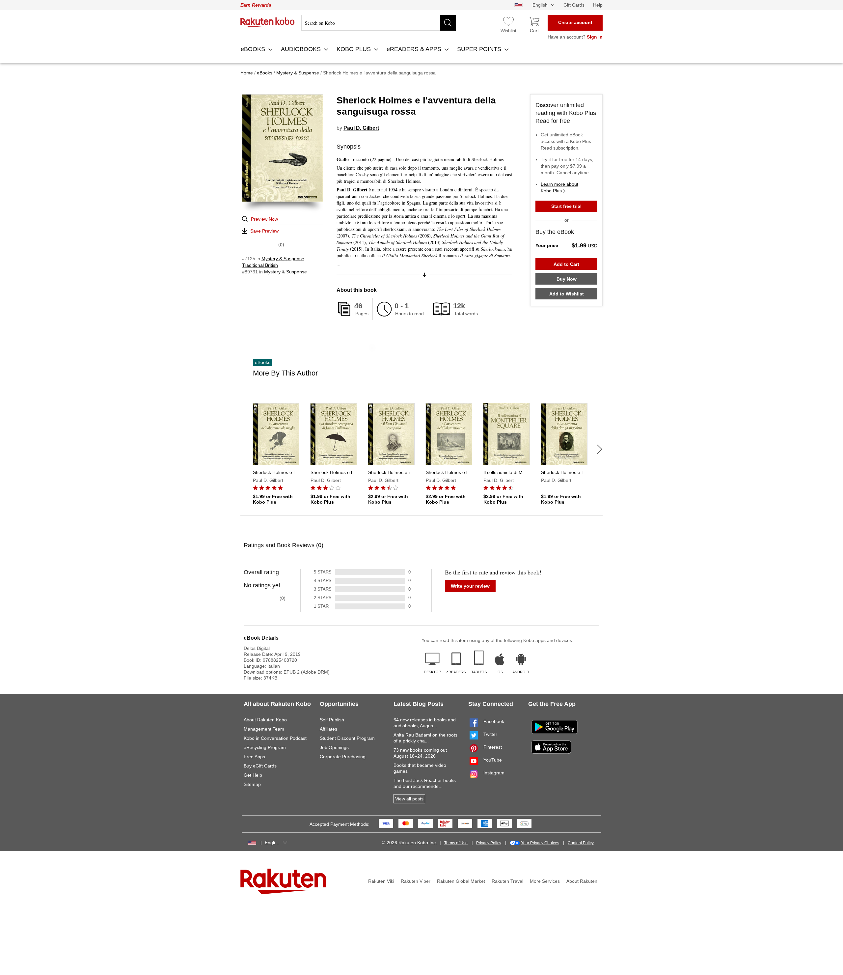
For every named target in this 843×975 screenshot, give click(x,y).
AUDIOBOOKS (301, 49)
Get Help (253, 775)
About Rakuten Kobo (265, 719)
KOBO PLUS (354, 49)
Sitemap (252, 784)
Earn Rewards (255, 5)
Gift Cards (574, 5)
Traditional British (260, 265)
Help (598, 5)
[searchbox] (378, 23)
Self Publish (332, 719)
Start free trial (566, 206)
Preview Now (264, 219)
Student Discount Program (347, 738)
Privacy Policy (488, 843)
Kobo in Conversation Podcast (275, 738)
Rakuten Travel (507, 881)
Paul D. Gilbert (361, 128)
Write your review (470, 586)
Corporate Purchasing (343, 756)
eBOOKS (254, 49)
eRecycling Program (265, 747)
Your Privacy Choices (540, 843)
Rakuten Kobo (267, 22)
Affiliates (328, 729)
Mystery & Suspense (282, 258)
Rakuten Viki (381, 881)
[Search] (448, 23)
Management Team (264, 729)
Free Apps (254, 756)
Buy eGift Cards (260, 765)
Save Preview (264, 231)
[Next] (600, 449)
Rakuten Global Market (461, 881)
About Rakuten (581, 881)
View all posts (409, 798)
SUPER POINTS (480, 49)
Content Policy (581, 843)
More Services (545, 881)
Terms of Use (456, 843)
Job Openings (334, 747)
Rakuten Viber (415, 881)
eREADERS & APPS (415, 49)
